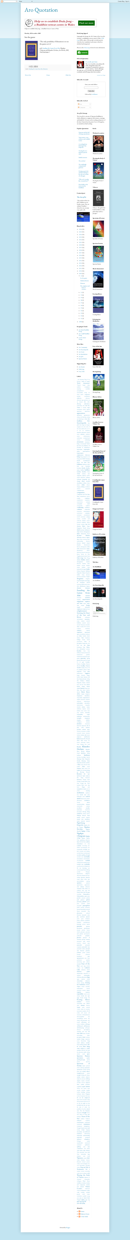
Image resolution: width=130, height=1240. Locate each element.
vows (78, 1165)
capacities (79, 475)
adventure (88, 398)
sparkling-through (81, 1060)
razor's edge (83, 966)
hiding (88, 679)
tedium (83, 1094)
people (88, 903)
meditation (80, 793)
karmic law (87, 740)
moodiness (79, 808)
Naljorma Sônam (85, 1214)
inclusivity (79, 701)
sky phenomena (80, 1052)
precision (83, 932)
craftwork (79, 520)
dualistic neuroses (81, 565)
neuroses (83, 821)
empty (84, 603)
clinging (78, 486)
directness (79, 543)
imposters (88, 699)
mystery (84, 813)
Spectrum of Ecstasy (83, 1064)
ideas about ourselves (85, 690)
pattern (88, 900)
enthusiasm (87, 617)
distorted (83, 552)
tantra (88, 1086)
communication (80, 490)
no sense (87, 843)
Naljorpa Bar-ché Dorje (83, 815)
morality (88, 808)
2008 (80, 322)
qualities (88, 960)
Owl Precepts (86, 892)
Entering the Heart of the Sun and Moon (83, 615)
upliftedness (87, 1144)
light (89, 774)
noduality (79, 845)
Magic (83, 787)
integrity (79, 720)
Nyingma (88, 871)
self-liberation (87, 1026)
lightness (88, 776)
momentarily (79, 806)
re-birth (88, 966)
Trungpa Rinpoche (81, 1128)
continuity (87, 513)
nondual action (80, 862)
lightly (84, 776)
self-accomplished (80, 1016)
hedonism (86, 677)
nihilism (88, 842)
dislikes (78, 548)
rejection (83, 979)
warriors (82, 1171)
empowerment (86, 599)
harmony (83, 675)
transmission (87, 1124)
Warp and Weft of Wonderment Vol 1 (83, 1168)
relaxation (87, 981)
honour (88, 682)
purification (79, 960)
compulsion (87, 500)
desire (78, 533)
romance (79, 1001)
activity (78, 396)
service (78, 1041)
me (87, 789)
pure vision (87, 958)
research (88, 988)
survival (83, 1082)
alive (85, 402)
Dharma (88, 535)
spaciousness (80, 1058)
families (84, 636)
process (83, 952)
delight (78, 531)
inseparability (80, 714)
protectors (88, 954)
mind (78, 798)
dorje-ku (82, 556)
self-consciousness (83, 1020)
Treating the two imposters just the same (83, 152)
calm (89, 473)
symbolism (87, 1084)
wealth (88, 1173)
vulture (78, 1167)
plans (89, 915)
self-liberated (80, 1026)
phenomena (79, 913)
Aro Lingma (87, 425)
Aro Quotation (41, 9)
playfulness (82, 916)
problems (79, 952)
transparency (87, 1126)
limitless (84, 779)
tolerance (79, 1116)
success (83, 1079)
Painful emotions (83, 157)
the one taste (87, 1105)
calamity (84, 473)
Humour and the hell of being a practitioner (84, 133)
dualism (78, 560)
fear (83, 638)
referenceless (80, 973)
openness (79, 883)
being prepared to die (85, 456)
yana (78, 1198)
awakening (87, 440)
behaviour (87, 455)
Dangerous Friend (81, 528)
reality (78, 969)
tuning (78, 1130)
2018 (80, 250)
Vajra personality (80, 1152)
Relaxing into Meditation (83, 983)
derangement (87, 532)
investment (83, 731)
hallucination (80, 673)
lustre (78, 787)
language (79, 768)
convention (83, 516)
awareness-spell (83, 443)
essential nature (86, 623)
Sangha (78, 1007)
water (78, 1173)
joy (86, 735)
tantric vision (87, 1088)
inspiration (79, 716)
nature (78, 821)
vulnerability (82, 1165)
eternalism (87, 624)
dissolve (88, 550)
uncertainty (79, 1132)
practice (79, 926)
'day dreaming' (81, 379)
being (78, 457)
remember (88, 986)
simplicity (82, 1048)
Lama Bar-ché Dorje (85, 764)
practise (88, 926)
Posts (80, 104)
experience (79, 632)
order (78, 886)
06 (81, 305)
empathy (79, 599)
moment (88, 804)
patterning (79, 901)
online (85, 879)
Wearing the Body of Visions (83, 1176)
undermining (87, 1133)
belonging (88, 458)
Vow (89, 1163)
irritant (83, 733)
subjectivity (79, 1078)
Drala (88, 556)
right (89, 996)
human (88, 684)
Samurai (88, 1005)
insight (88, 714)
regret (78, 979)
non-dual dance (80, 853)
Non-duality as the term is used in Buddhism (83, 186)
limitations (79, 779)
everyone (88, 626)
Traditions (88, 1118)
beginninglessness (86, 451)
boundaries (79, 468)
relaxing (82, 982)
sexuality (88, 1043)
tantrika (78, 1090)
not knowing (83, 868)
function (83, 652)
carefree (88, 475)
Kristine (82, 1211)
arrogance (79, 426)
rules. (84, 1003)
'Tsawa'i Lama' (81, 385)
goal (83, 662)
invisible (88, 731)
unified (88, 1141)
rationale (79, 964)
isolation (78, 735)
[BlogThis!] (32, 66)
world (83, 1194)
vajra (84, 1146)
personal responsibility (81, 909)
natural (78, 817)
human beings (81, 686)
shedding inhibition (84, 1044)
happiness (87, 673)
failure (80, 636)
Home (48, 75)
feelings (78, 639)
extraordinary (82, 634)
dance (83, 526)
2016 (80, 255)
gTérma (85, 669)
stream (88, 1073)
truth (88, 1128)
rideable (82, 996)
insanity (82, 712)
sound (83, 1054)
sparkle (88, 1058)
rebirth (88, 969)
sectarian (88, 1009)
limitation (87, 777)
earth (82, 584)
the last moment (80, 1101)
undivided (79, 1137)
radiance (88, 961)
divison (82, 554)
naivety (88, 813)
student (78, 1077)
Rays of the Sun (83, 965)
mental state (83, 794)
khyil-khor (83, 753)
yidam (82, 1200)
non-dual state (80, 856)
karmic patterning (81, 742)
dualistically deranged (81, 569)
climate (88, 485)
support (78, 1080)
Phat (89, 911)
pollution (82, 920)
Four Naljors (86, 647)
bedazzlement (87, 447)
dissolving (79, 552)
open (89, 879)
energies (82, 605)
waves (81, 1173)
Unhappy (79, 1141)
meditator (88, 792)
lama (79, 764)
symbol (82, 1084)
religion (78, 986)
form (88, 645)
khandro (79, 747)
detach (88, 533)
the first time (82, 1099)
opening (88, 881)
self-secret (79, 1029)
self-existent (84, 1022)
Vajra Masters (86, 1150)
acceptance (87, 387)
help (78, 679)
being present (79, 458)
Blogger (68, 1227)
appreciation (81, 413)
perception (86, 905)
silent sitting (86, 1046)
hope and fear (80, 684)
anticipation (79, 409)
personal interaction (85, 907)
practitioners (87, 928)
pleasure (88, 917)
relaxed (78, 982)
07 (81, 303)
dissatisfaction (80, 550)
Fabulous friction (84, 281)
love (83, 785)
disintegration (84, 546)
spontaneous (79, 1069)
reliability (88, 984)
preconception (87, 933)
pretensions (79, 941)
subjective (88, 1077)
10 (81, 295)
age (83, 400)
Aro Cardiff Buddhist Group (84, 334)
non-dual (85, 849)
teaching (83, 1092)
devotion (79, 535)
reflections (83, 977)
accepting (79, 388)
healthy (78, 677)
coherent (78, 488)
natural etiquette (85, 817)
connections (79, 511)
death (78, 530)
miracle (78, 802)
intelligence (79, 722)
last (89, 768)
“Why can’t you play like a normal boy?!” (84, 180)
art (82, 427)
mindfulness (87, 800)
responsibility (80, 994)
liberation (45, 69)
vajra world (86, 1156)
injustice (84, 708)
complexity (87, 498)
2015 (80, 258)
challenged (79, 479)
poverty (84, 924)
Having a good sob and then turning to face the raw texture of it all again (84, 173)
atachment (87, 430)
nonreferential (80, 866)
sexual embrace (81, 1043)
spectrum (88, 1061)
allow (88, 402)
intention (79, 724)
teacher (88, 1090)
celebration (83, 477)
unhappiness (87, 1139)
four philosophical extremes (83, 649)
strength (79, 1075)
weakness (84, 1173)
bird (82, 462)
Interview (79, 725)
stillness (88, 1071)
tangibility (79, 1086)
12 (81, 276)
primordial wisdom (81, 948)
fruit (89, 651)
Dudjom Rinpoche (86, 573)
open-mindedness (80, 881)
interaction (87, 723)
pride (84, 941)
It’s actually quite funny (91, 62)
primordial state (86, 947)
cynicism (83, 524)
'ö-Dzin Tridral (84, 1216)
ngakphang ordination (85, 840)
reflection (79, 977)
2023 (80, 237)
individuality (80, 703)
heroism (84, 679)
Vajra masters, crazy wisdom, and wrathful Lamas (84, 139)
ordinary (82, 887)
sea (84, 1009)
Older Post (68, 75)
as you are (80, 430)
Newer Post (28, 75)
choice (88, 483)
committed (87, 488)
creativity (83, 522)
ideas (78, 690)
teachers (78, 1092)
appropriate (79, 415)
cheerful (88, 481)
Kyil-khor (84, 762)
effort (78, 586)
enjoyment (87, 607)
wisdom (84, 1183)
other (83, 888)
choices (78, 485)
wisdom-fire (87, 1188)
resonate (84, 990)
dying (83, 574)
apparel (88, 409)
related (88, 979)
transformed (87, 1122)
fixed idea (79, 645)
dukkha (78, 574)
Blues (89, 462)
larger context (85, 768)
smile (85, 1052)
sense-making (79, 1035)
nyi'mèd (78, 871)
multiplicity (79, 813)
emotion (87, 595)
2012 (80, 266)
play (78, 917)
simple (78, 1048)
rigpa (78, 998)
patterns (84, 901)
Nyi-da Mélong (87, 870)
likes (78, 777)
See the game (83, 278)
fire (86, 643)
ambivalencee (79, 405)
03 (81, 313)
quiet (84, 961)
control (78, 516)
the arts (79, 1097)
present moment (86, 939)
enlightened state (86, 609)
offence (82, 879)
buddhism (87, 470)
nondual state (80, 864)
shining (80, 1046)
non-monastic (87, 858)
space (88, 1054)
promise (88, 952)
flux (84, 645)
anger (88, 407)
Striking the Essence (85, 1075)
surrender (79, 1082)
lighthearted (79, 776)
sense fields (80, 1033)
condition (88, 505)
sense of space (86, 1033)
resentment (79, 990)
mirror (88, 802)
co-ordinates (87, 486)
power (88, 924)
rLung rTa (87, 998)
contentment (79, 513)
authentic (82, 434)
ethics (78, 626)
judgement (79, 736)
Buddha (83, 468)
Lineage (79, 781)
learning (84, 770)
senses (83, 1037)
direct (78, 539)
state (81, 1071)
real (82, 967)
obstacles (88, 877)
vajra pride (87, 1152)
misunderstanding (80, 804)
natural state (80, 819)
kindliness (79, 755)
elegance (88, 586)
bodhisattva (85, 464)
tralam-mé (79, 1120)
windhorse (79, 1183)
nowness (78, 870)
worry (88, 1194)
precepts (78, 930)
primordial (79, 945)
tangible (83, 1086)
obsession (83, 877)
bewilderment (86, 460)
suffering (88, 1079)
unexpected (87, 1137)
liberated (88, 772)
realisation (87, 968)
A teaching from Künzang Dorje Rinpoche (83, 145)
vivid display (85, 1163)
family (88, 636)
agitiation (86, 400)
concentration (80, 502)
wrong (88, 1196)
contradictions (87, 515)
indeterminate (87, 701)
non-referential (80, 860)
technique (79, 1094)
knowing (79, 757)
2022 (80, 240)
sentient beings (80, 1039)
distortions (87, 552)
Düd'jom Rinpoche (81, 571)
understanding (86, 1135)
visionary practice (86, 1161)
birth (85, 462)
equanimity (87, 619)
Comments (82, 107)
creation (84, 520)
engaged (78, 607)
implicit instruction (81, 699)
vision (78, 1160)
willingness (79, 1181)
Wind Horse (86, 1181)
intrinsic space (86, 729)
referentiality (87, 975)
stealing (84, 1071)
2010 (80, 271)
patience (82, 900)
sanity (83, 1007)
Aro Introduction (83, 354)
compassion (81, 492)
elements (87, 588)
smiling (88, 1052)
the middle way (84, 1103)
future (86, 656)
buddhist (79, 472)
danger (88, 526)
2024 (80, 234)
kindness (87, 755)
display (88, 548)
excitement (87, 628)
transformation (80, 1122)
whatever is (87, 1177)
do (85, 554)
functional (87, 652)
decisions (82, 530)
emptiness (80, 601)
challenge (88, 477)
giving (88, 658)
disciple (88, 543)
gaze (89, 656)
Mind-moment (84, 798)
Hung (86, 688)
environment (80, 619)
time (89, 1114)
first (89, 643)
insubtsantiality (86, 716)
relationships (80, 981)
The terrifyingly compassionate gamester (82, 166)
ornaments (79, 888)
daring (88, 528)
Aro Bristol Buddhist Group (84, 330)
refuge (88, 977)
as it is (88, 428)
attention (79, 432)
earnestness (79, 584)
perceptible (79, 905)
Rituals (81, 997)
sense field (87, 1031)
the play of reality (82, 1107)
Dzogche (88, 576)
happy (78, 675)
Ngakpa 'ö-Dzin (85, 831)
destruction (83, 533)
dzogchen (80, 578)
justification (87, 737)
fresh (84, 651)
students (83, 1077)
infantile (79, 707)
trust (86, 1128)
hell (89, 677)
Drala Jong (86, 47)
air (89, 400)
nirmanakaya (80, 844)
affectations (79, 400)
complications (80, 500)
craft (89, 518)
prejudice (87, 935)
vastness (85, 1158)
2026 (80, 229)
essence (83, 621)
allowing (79, 404)
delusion (81, 531)
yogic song (87, 1199)
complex (78, 498)
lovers (86, 785)
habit (88, 671)
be (82, 447)
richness (78, 996)
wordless (88, 1190)
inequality (87, 705)
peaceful (83, 903)
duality (88, 569)
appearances (87, 411)
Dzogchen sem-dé (85, 582)
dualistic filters (86, 563)
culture (88, 522)
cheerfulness (79, 483)
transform (88, 1120)
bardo (88, 444)
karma (78, 738)
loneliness (79, 785)
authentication (87, 436)
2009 (80, 273)
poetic (78, 918)
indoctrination (80, 705)
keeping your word (85, 744)
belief (84, 458)
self (87, 1011)
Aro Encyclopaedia (83, 349)
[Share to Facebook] (35, 66)
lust (89, 785)
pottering (79, 924)
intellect (88, 720)
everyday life (83, 626)
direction (88, 541)
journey (82, 735)
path (78, 900)
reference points (83, 971)
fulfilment (79, 652)
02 (81, 316)
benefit (78, 460)
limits (88, 779)
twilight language (85, 1130)
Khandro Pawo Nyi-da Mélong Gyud (83, 751)
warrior (78, 1171)
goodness (81, 669)
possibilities (87, 920)
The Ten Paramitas (85, 1111)
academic (79, 387)
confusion (79, 509)
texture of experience (81, 1096)
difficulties (79, 537)
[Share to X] (33, 66)
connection (87, 509)
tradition (82, 1118)
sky (84, 1050)
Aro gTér (81, 356)
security (84, 1011)
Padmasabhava (86, 894)
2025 (80, 232)
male (89, 787)
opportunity (87, 885)
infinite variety (86, 707)
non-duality (87, 857)
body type (80, 466)
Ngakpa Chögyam (81, 834)
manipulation (80, 789)
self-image (87, 1024)
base (78, 445)
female (83, 639)
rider (86, 996)
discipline (79, 545)
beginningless (79, 449)
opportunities (80, 885)
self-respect (87, 1027)
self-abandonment (86, 1014)
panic (88, 896)
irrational (79, 733)
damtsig (79, 526)
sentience (88, 1037)
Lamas (88, 766)
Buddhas (82, 470)
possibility (79, 922)
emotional (79, 597)
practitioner (79, 928)
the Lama (88, 1096)
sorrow (78, 1054)
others (86, 888)
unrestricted (87, 1143)
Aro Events (81, 352)
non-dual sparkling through (83, 855)
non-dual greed (87, 853)
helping (80, 679)
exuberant (88, 634)
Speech (84, 1065)
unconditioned (86, 1132)
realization (83, 969)
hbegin (88, 675)
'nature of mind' (85, 381)
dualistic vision (86, 567)
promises (78, 954)
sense (83, 1031)
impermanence (86, 697)
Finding (83, 643)
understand (79, 1135)
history (84, 682)
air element (80, 402)
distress (78, 554)
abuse (88, 385)
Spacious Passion (83, 359)
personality (83, 911)
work (78, 1192)
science (82, 1009)
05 (81, 308)
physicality (84, 915)
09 (81, 297)
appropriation (87, 415)
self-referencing (80, 1028)
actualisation (87, 396)
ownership (79, 894)
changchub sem (86, 479)
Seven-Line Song (85, 1041)
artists (82, 428)
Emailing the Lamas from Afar (51, 48)
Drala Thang (87, 558)
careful (78, 477)
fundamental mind (81, 656)
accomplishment (80, 390)
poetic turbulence (85, 918)
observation (79, 875)
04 (81, 310)
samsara (83, 1005)
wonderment (83, 1190)
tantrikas (83, 1090)
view (88, 1158)
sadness (88, 1003)
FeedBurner (95, 94)
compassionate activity (85, 496)
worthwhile (79, 1196)
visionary (83, 1160)
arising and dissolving (81, 417)
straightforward (80, 1073)
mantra (84, 789)
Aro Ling (82, 425)
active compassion (85, 394)
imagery (83, 694)
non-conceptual (84, 847)
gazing (78, 658)
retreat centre (87, 994)
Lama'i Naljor (81, 766)
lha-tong (82, 772)
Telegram (87, 1094)
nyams (82, 870)
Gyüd (84, 671)
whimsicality (87, 1179)
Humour (82, 283)
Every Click (81, 371)
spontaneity (87, 1067)
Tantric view (80, 1088)
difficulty (84, 537)
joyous (88, 735)
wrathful (84, 1196)
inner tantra (84, 710)
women (78, 1190)
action (78, 394)
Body (89, 464)
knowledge (83, 757)
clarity (83, 485)
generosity (83, 658)
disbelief (83, 543)
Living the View (85, 783)
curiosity (78, 524)
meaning (88, 790)
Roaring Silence (83, 1000)
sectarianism (79, 1011)
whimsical (79, 1179)
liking (82, 777)
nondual (88, 860)
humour (82, 688)
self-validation (87, 1029)
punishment (79, 956)
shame (78, 1044)
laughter (79, 770)
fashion (78, 638)
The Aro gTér (81, 197)
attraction (83, 432)
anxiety (84, 409)
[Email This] (30, 66)
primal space (86, 943)
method (88, 796)
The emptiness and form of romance (85, 287)
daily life (87, 524)
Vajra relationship (81, 1154)
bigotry (78, 462)
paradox (79, 898)
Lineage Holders (84, 781)
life (84, 774)
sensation (79, 1031)
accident (88, 389)
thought (84, 1112)
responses (88, 992)
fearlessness (87, 638)
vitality (78, 1163)
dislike (88, 546)
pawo (88, 901)
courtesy (78, 518)
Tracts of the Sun (83, 1117)
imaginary (87, 694)
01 (81, 318)
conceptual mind (83, 504)
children (85, 483)
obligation (87, 873)
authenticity (79, 438)
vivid (81, 1163)
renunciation (80, 988)
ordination (87, 886)
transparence (79, 1126)
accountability (80, 392)
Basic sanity (81, 445)
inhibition (79, 708)
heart (82, 677)
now (89, 868)
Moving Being (86, 811)
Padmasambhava (80, 896)
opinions (88, 883)
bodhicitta (79, 464)
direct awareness (83, 539)
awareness (80, 442)
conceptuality (80, 505)
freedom (79, 651)
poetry (78, 920)
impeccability (80, 697)
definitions (87, 530)
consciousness (86, 511)
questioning (79, 961)
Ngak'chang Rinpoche (81, 824)
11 (81, 292)
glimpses (78, 660)
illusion (83, 692)
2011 (80, 268)
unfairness (79, 1139)
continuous (79, 515)
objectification (80, 873)
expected (88, 630)
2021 (80, 242)
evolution (79, 628)
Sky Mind (88, 1050)
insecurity (87, 712)
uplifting (79, 1146)
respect (88, 990)
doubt (86, 556)
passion (88, 898)
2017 (80, 253)
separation (87, 1039)
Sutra (78, 1084)
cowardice (84, 518)
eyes (77, 636)
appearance (79, 411)
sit (85, 1048)
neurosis (88, 821)
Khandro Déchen (83, 747)
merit (84, 796)
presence (79, 937)
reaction (78, 967)
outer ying (84, 890)
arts (85, 428)
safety (78, 1005)
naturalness (87, 819)
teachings (88, 1092)
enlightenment (82, 611)
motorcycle (87, 809)
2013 (80, 263)
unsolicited (79, 1144)
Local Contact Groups (82, 338)
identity (78, 692)
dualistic (83, 560)
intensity (88, 722)
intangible (79, 718)
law (82, 770)
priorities (88, 950)
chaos (83, 481)
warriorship (87, 1171)
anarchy (84, 407)
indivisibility (87, 703)
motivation (79, 810)
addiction (79, 398)
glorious (82, 660)
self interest (84, 1012)
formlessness (79, 647)
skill (82, 1050)
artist (84, 426)
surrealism (88, 1080)
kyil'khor (88, 762)
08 (81, 300)
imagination (79, 695)
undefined (79, 1133)
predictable (79, 935)
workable (83, 1192)
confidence (87, 507)
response (79, 992)
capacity (84, 475)
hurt (89, 688)
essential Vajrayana (81, 624)
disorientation (83, 548)
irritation (88, 733)
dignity (88, 537)
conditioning (80, 507)
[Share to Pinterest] (37, 66)
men (78, 794)
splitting (82, 1067)
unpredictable (80, 1143)
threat (88, 1112)
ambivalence (87, 404)
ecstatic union (87, 584)
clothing (82, 487)
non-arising (84, 845)
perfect (78, 907)
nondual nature (86, 862)
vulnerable (87, 1165)
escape (78, 621)
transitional (79, 1124)
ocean (78, 879)
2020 (80, 245)
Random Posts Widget (101, 75)
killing (88, 753)
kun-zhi (88, 757)
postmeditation (86, 922)
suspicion (88, 1082)
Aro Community (83, 347)
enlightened (79, 609)
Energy (88, 605)
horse (85, 684)
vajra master (80, 1150)
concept (88, 502)
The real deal (82, 161)
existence (79, 630)
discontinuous (87, 545)
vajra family (87, 1148)
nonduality (87, 864)
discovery (79, 546)
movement (79, 811)
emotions (87, 597)
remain (82, 986)
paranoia (83, 898)
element (79, 588)
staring (84, 1069)
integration (87, 718)
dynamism (83, 576)
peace (78, 903)
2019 (80, 247)
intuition (79, 731)
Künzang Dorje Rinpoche (83, 759)
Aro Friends (82, 367)
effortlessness (83, 586)
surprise (83, 1080)
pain (86, 896)
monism (88, 806)
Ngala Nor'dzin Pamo (81, 841)
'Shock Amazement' (83, 383)
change (78, 481)
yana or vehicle (83, 1198)
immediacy (87, 695)
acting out (87, 392)
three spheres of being (82, 1114)
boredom (88, 466)
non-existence (80, 858)
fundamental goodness (83, 654)
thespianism (79, 1112)
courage (88, 517)
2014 (80, 260)
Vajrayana (80, 1158)
